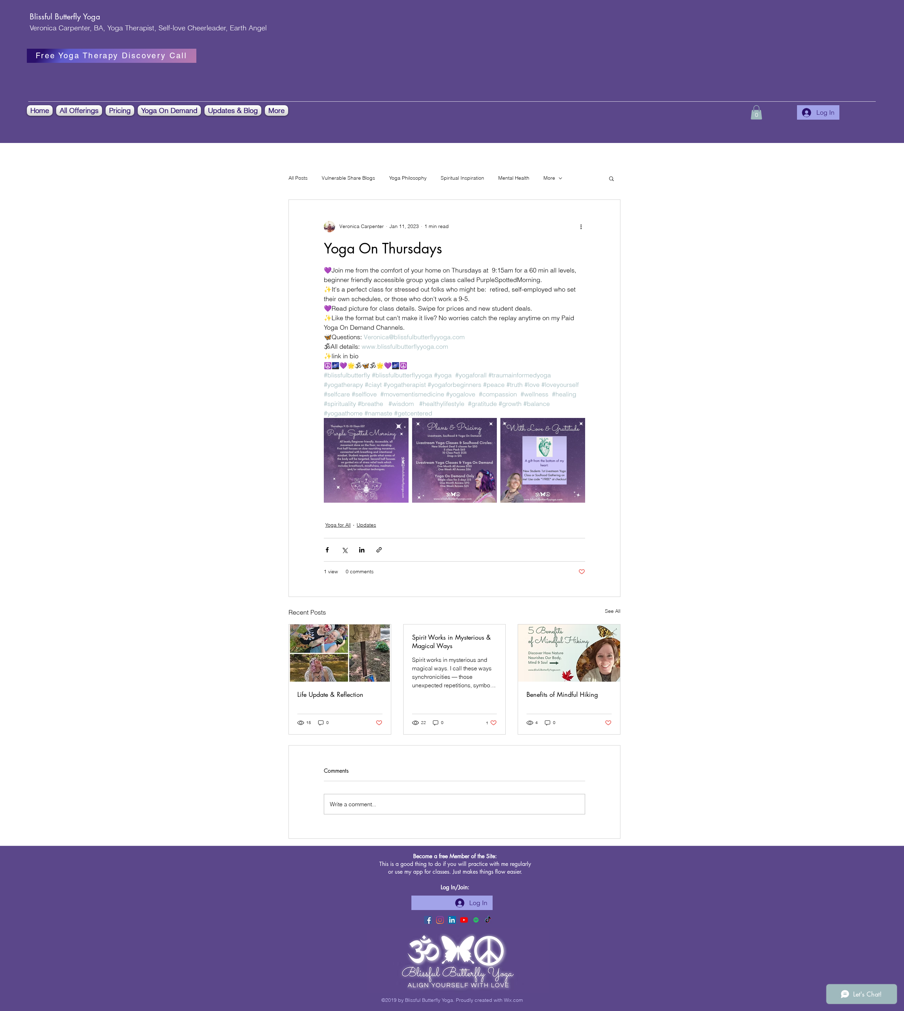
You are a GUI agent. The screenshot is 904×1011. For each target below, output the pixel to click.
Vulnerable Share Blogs (348, 178)
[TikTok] (488, 920)
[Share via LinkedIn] (361, 549)
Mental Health (513, 178)
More (549, 178)
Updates (366, 525)
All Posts (298, 178)
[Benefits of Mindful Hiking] (569, 653)
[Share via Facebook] (327, 549)
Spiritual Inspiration (462, 178)
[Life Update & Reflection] (340, 653)
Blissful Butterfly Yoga (65, 17)
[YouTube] (464, 920)
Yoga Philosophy (408, 178)
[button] (79, 110)
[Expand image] (366, 460)
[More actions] (581, 226)
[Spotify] (476, 920)
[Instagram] (440, 920)
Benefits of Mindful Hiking (562, 694)
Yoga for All (338, 525)
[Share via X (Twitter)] (344, 549)
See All (612, 611)
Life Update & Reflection (330, 694)
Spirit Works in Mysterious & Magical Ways (451, 641)
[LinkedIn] (452, 920)
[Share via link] (379, 549)
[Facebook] (428, 920)
